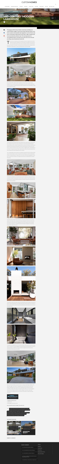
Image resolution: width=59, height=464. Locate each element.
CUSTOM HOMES (7, 6)
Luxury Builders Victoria (12, 412)
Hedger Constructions (13, 426)
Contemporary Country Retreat (14, 432)
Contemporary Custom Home (26, 13)
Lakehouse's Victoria (20, 411)
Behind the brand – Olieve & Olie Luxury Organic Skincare (30, 459)
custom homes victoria (24, 408)
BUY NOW (46, 6)
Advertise (39, 444)
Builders (17, 13)
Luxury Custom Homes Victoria (23, 412)
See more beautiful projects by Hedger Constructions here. (15, 405)
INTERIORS (21, 6)
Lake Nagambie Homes (11, 411)
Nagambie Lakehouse (20, 415)
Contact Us (39, 446)
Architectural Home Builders (9, 13)
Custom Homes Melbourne (14, 408)
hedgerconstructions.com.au (12, 400)
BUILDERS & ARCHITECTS (14, 6)
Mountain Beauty (26, 432)
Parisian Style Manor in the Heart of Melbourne (29, 450)
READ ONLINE (42, 6)
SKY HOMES (36, 6)
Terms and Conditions (41, 453)
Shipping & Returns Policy (41, 451)
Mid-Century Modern (11, 415)
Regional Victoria (27, 429)
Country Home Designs (13, 429)
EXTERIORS (25, 6)
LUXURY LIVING (31, 6)
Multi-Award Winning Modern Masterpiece (28, 447)
